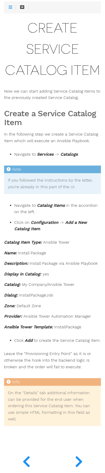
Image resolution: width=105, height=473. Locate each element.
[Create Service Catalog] (26, 460)
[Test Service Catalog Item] (78, 460)
